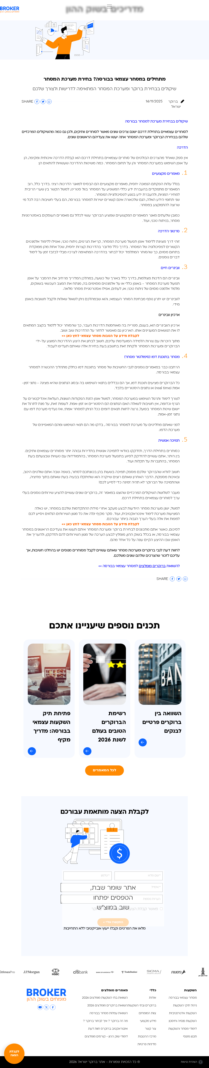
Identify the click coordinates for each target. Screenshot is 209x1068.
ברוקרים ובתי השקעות (142, 1005)
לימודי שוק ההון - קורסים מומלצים (106, 1036)
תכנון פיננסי (190, 1036)
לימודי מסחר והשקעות (182, 1029)
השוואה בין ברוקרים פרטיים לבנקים (161, 722)
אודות (152, 998)
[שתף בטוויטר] (43, 101)
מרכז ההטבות (147, 1036)
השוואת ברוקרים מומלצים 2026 (107, 1005)
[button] (108, 7)
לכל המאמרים (104, 770)
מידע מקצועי (148, 1021)
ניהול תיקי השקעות (185, 1005)
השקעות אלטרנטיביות (183, 1013)
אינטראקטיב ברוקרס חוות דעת (108, 1029)
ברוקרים (148, 550)
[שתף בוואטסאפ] (49, 101)
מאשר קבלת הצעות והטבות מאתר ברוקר (124, 909)
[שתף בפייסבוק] (36, 101)
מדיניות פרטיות (146, 1044)
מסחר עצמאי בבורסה (183, 998)
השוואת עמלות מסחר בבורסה (108, 1013)
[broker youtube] (40, 1007)
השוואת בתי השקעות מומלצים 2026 (105, 998)
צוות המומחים (147, 1013)
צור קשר (150, 1029)
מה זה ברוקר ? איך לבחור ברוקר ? (105, 1021)
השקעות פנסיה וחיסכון (183, 1021)
